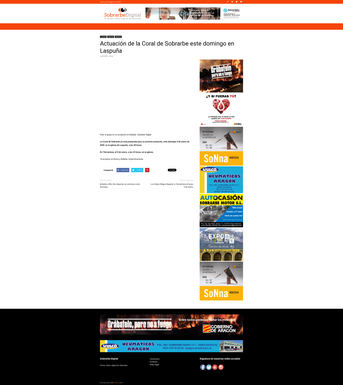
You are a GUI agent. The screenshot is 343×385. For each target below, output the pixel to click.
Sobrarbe (118, 37)
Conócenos (154, 359)
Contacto (153, 362)
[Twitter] (237, 2)
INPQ (116, 383)
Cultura (103, 37)
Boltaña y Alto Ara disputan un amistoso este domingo (120, 185)
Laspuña (110, 37)
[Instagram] (232, 2)
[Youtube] (241, 2)
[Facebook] (228, 2)
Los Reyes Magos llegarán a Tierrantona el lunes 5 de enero (171, 185)
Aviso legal (154, 364)
